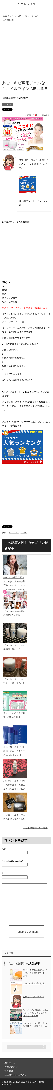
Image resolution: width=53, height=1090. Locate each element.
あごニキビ (14, 532)
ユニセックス (26, 4)
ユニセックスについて (15, 1075)
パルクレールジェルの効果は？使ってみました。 (14, 683)
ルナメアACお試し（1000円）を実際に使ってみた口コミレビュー (35, 1013)
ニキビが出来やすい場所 (35, 827)
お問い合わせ (11, 1067)
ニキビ (24, 532)
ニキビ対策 (8, 105)
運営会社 (8, 1071)
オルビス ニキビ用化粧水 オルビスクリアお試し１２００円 (14, 751)
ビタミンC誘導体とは (33, 996)
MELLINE (23, 160)
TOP (12, 16)
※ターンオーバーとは (13, 322)
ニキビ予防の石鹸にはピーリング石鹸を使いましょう (35, 973)
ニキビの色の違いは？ (34, 983)
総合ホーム (9, 1063)
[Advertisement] (26, 49)
